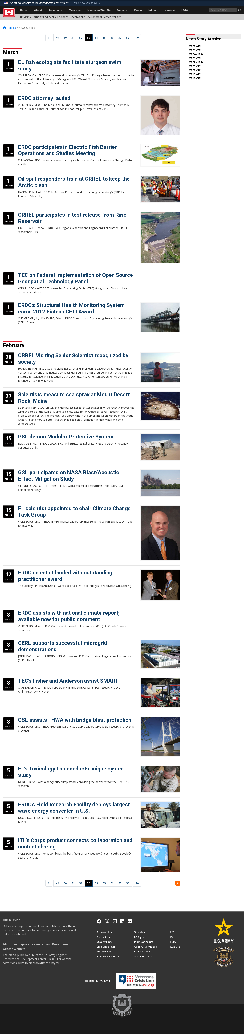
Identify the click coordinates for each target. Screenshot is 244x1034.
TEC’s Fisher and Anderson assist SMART (68, 681)
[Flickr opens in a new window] (130, 921)
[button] (86, 3)
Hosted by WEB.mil (97, 981)
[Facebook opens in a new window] (99, 921)
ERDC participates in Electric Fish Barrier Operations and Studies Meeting (67, 150)
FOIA (184, 10)
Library (153, 10)
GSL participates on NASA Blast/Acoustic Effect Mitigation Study (68, 475)
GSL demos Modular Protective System (66, 436)
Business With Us (99, 10)
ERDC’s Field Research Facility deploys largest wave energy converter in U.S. (74, 807)
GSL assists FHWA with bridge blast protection (74, 720)
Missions (75, 10)
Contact (170, 10)
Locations (56, 10)
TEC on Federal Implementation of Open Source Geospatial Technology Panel (75, 278)
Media (138, 10)
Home (24, 10)
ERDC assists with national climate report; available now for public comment (68, 616)
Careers (122, 10)
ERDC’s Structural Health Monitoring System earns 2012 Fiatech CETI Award (71, 308)
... (53, 36)
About (38, 10)
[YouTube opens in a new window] (115, 921)
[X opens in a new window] (107, 921)
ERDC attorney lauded (44, 98)
